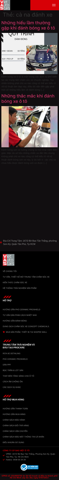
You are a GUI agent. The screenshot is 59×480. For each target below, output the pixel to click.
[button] (53, 5)
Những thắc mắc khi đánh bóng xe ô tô (27, 98)
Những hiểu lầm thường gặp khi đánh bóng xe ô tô (28, 25)
